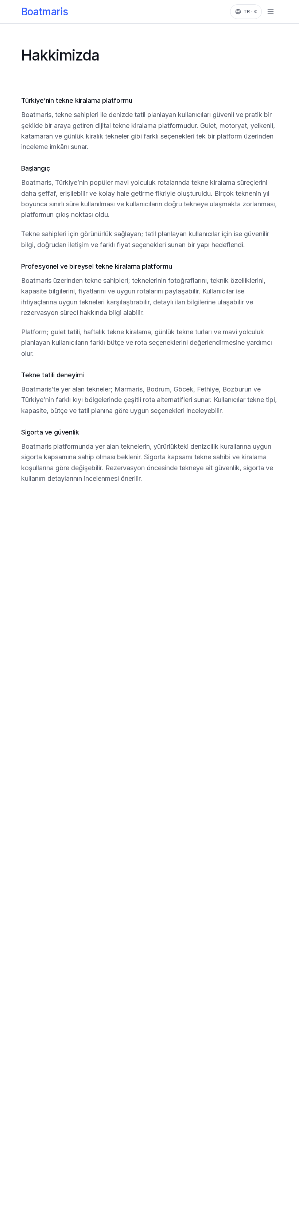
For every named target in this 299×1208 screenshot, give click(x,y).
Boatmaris (44, 11)
